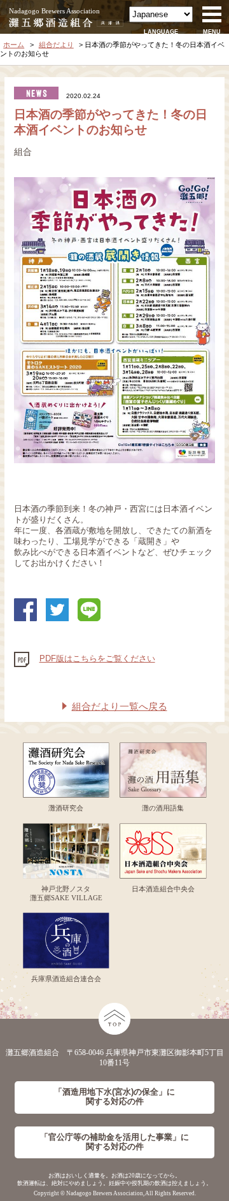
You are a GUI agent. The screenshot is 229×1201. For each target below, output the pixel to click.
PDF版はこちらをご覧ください (97, 658)
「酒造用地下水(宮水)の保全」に (114, 1097)
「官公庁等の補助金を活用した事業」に (114, 1142)
